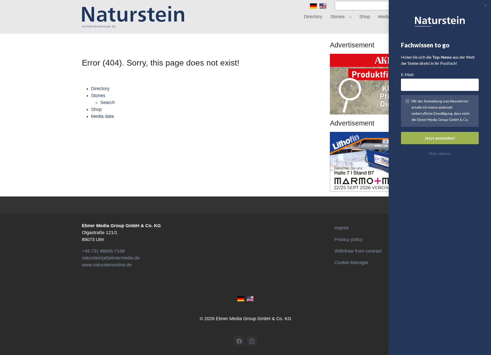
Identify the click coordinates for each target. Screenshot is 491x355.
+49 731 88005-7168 (103, 251)
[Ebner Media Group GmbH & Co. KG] (133, 16)
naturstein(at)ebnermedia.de (111, 257)
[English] (322, 5)
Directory (100, 88)
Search (107, 102)
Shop (96, 109)
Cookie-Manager (351, 262)
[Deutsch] (313, 5)
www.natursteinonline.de (107, 264)
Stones (98, 95)
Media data (102, 116)
